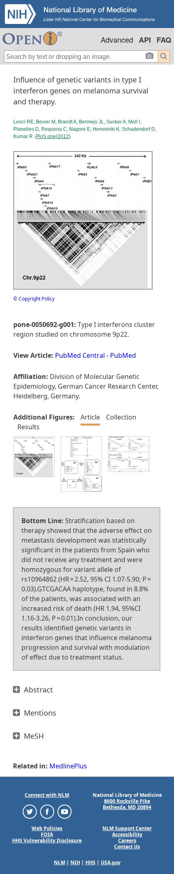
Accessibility (127, 834)
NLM (59, 862)
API (145, 40)
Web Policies (47, 828)
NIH (75, 862)
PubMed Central (80, 355)
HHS (90, 862)
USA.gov (111, 862)
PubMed (123, 355)
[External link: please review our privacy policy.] (30, 811)
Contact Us (127, 846)
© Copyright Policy (34, 298)
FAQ (164, 40)
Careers (127, 840)
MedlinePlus (68, 766)
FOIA (47, 834)
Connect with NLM (47, 795)
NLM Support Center (127, 828)
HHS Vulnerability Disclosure (47, 840)
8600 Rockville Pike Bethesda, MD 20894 (127, 804)
